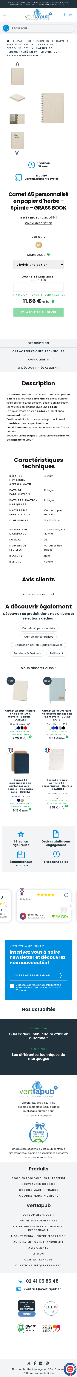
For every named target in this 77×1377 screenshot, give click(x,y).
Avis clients (38, 359)
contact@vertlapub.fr (42, 1289)
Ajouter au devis (41, 312)
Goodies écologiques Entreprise (38, 1178)
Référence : (29, 217)
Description (38, 343)
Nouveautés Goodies (38, 1184)
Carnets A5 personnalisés (38, 628)
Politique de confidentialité (39, 1373)
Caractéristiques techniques (38, 351)
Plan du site (18, 1369)
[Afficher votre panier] (71, 15)
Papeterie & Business (33, 41)
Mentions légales (36, 1369)
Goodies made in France (38, 1190)
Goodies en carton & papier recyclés (38, 645)
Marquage (38, 255)
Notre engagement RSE (38, 1220)
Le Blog (38, 1253)
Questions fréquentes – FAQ (38, 1265)
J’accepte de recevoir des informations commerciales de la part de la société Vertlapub (38, 988)
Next (17, 153)
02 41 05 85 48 (41, 1281)
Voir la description (38, 223)
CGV (50, 1369)
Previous (17, 64)
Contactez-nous (38, 1259)
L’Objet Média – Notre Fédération (38, 1236)
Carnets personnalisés (38, 637)
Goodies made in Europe (38, 1196)
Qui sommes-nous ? (39, 1215)
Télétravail (56, 653)
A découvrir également (38, 368)
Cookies (59, 1369)
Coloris (38, 236)
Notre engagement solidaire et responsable (38, 1228)
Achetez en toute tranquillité (38, 1242)
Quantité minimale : (38, 276)
